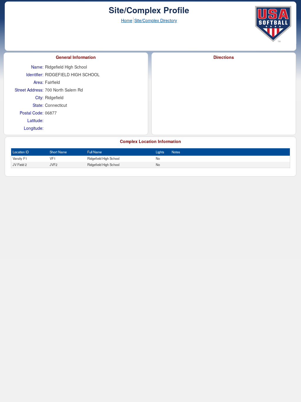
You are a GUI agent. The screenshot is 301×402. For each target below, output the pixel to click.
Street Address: (29, 90)
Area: (39, 82)
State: (38, 105)
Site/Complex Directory (155, 20)
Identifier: (35, 74)
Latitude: (35, 120)
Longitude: (34, 128)
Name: (37, 67)
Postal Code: (32, 113)
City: (39, 97)
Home (126, 20)
